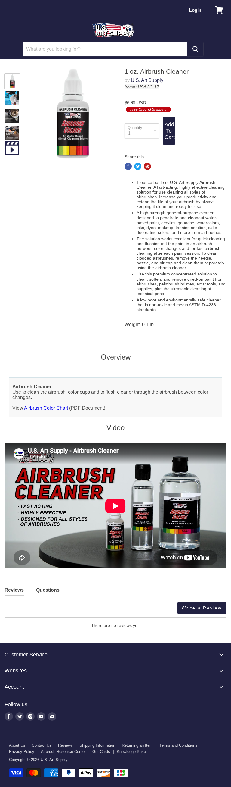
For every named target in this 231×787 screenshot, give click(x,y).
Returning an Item (137, 745)
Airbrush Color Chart (46, 408)
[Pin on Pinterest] (147, 166)
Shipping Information (97, 745)
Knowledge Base (131, 751)
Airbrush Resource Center (63, 751)
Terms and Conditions (178, 745)
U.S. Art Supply (147, 80)
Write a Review (202, 608)
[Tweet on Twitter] (137, 166)
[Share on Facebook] (128, 166)
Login (195, 10)
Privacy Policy (21, 751)
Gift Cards (101, 751)
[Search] (195, 49)
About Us (17, 745)
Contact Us (41, 745)
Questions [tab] (48, 590)
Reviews (65, 745)
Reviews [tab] (14, 590)
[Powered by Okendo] (32, 610)
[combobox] (105, 49)
